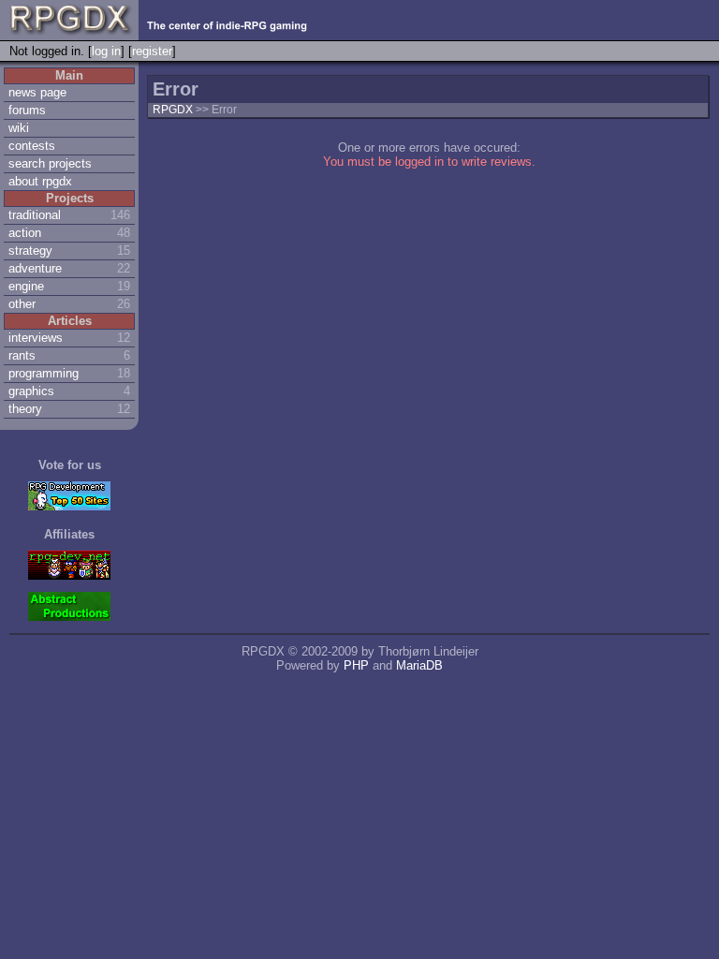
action (24, 233)
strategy (30, 250)
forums (27, 110)
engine (26, 286)
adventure (35, 268)
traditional (34, 215)
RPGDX (173, 109)
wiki (18, 128)
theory (25, 409)
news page (37, 92)
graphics (31, 391)
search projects (50, 163)
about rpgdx (40, 181)
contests (31, 146)
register (152, 51)
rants (22, 355)
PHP (356, 665)
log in (106, 51)
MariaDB (419, 665)
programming (43, 373)
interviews (35, 338)
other (22, 304)
